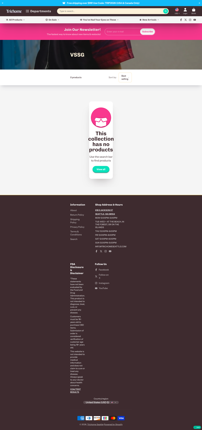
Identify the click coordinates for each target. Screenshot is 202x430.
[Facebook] (181, 20)
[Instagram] (190, 20)
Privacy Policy (77, 227)
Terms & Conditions (76, 233)
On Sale (53, 19)
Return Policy (77, 214)
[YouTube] (194, 20)
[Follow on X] (185, 20)
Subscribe (147, 31)
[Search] (165, 11)
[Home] (14, 11)
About (73, 210)
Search (73, 239)
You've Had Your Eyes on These (99, 19)
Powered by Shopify (113, 424)
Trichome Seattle (95, 424)
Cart (193, 11)
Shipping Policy (75, 221)
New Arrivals (149, 19)
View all (101, 169)
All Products (15, 19)
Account (185, 11)
